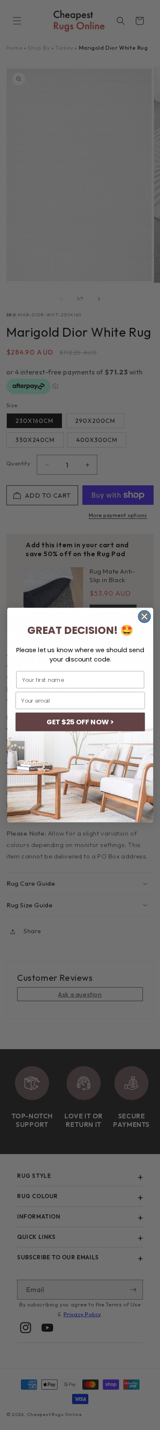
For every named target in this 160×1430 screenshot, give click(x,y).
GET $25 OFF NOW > (79, 722)
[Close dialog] (144, 617)
